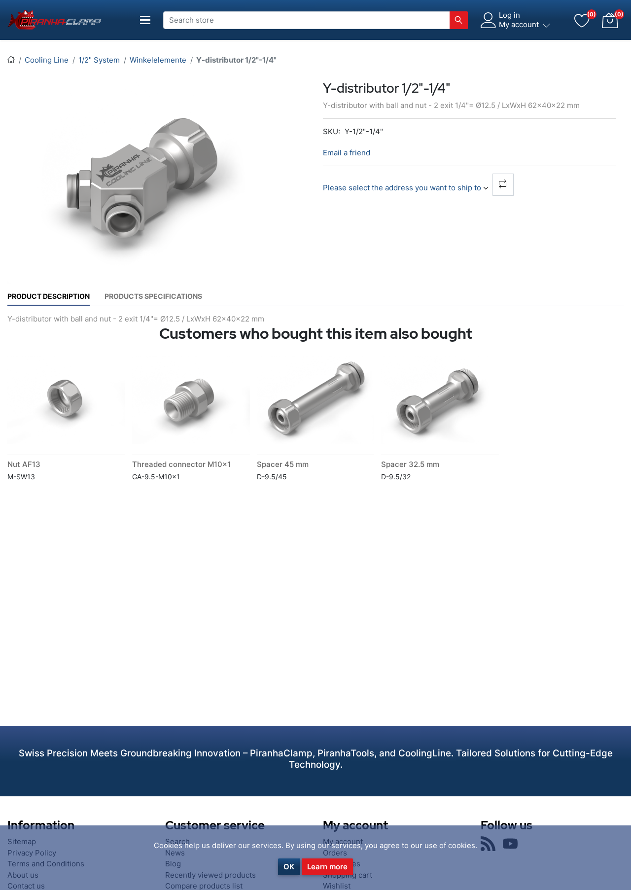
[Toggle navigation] (145, 20)
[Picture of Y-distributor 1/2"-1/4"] (143, 181)
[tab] (48, 296)
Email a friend (346, 152)
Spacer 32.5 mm (410, 464)
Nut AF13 (23, 464)
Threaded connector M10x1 (181, 464)
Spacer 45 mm (283, 464)
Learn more (327, 866)
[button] (609, 20)
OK (288, 866)
